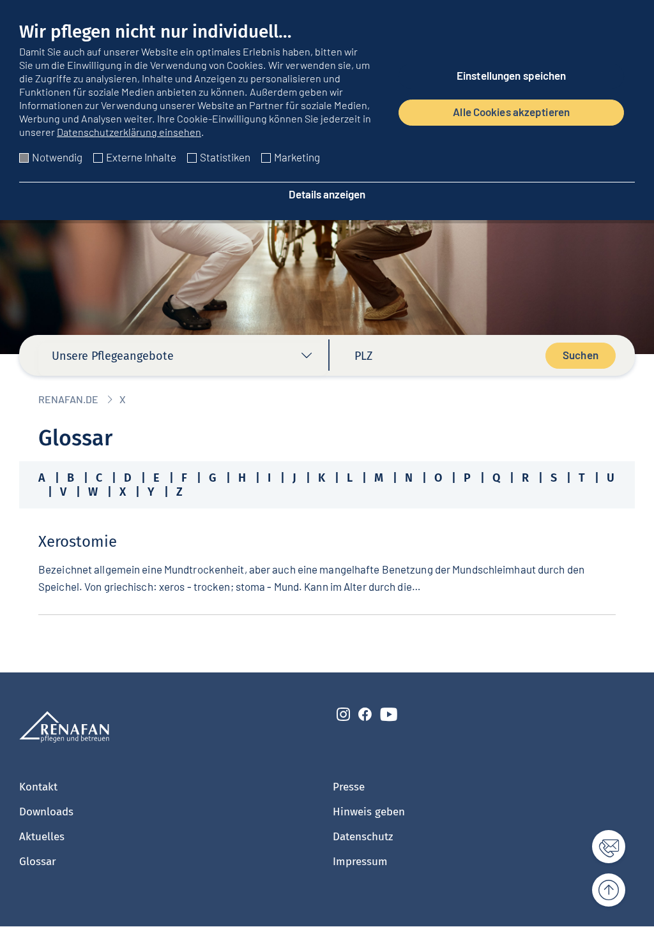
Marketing (297, 157)
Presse (349, 787)
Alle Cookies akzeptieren (511, 111)
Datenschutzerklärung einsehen (129, 132)
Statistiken (225, 157)
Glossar (37, 861)
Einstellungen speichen (511, 75)
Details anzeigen (327, 194)
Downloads (46, 812)
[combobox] (182, 359)
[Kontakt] (601, 846)
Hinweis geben (369, 812)
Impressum (360, 861)
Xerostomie (77, 542)
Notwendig (57, 157)
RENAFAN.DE (68, 399)
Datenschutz (363, 836)
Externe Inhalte (141, 157)
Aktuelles (42, 836)
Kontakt (38, 787)
